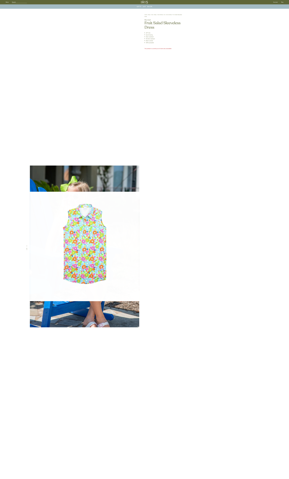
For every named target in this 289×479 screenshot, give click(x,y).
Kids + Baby (153, 14)
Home (145, 14)
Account (275, 2)
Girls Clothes (169, 14)
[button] (27, 246)
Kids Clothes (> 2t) (161, 14)
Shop (149, 14)
